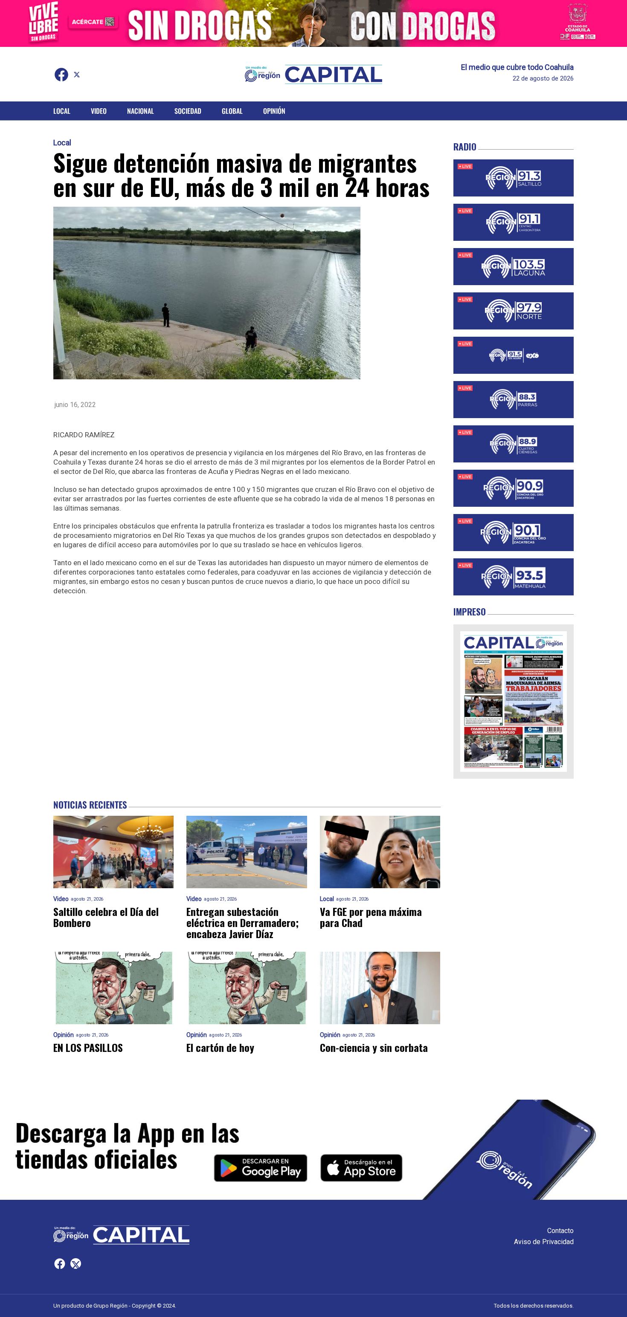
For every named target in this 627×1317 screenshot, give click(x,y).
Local (61, 111)
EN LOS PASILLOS (88, 1047)
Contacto (560, 1231)
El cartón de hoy (220, 1047)
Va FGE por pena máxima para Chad (371, 917)
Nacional (140, 111)
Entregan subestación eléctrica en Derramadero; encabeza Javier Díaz (242, 922)
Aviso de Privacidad (544, 1242)
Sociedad (187, 111)
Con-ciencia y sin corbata (374, 1047)
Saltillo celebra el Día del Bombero (106, 917)
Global (232, 111)
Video (99, 111)
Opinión (274, 111)
